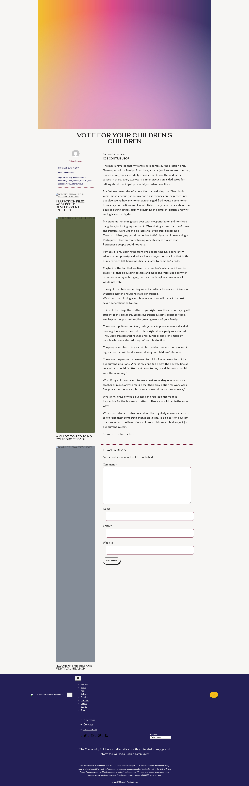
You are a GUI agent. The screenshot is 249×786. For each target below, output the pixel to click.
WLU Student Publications (126, 782)
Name (107, 509)
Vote (68, 183)
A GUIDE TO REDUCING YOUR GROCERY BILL (74, 438)
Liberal (76, 180)
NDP (82, 180)
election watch (79, 177)
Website (108, 543)
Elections (62, 180)
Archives (153, 734)
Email (107, 526)
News (71, 172)
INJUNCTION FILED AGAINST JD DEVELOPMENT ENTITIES (70, 206)
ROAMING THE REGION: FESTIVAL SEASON (74, 667)
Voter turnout (77, 183)
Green (69, 180)
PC (86, 180)
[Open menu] (69, 695)
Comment (110, 465)
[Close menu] (78, 678)
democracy (67, 177)
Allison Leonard (76, 161)
